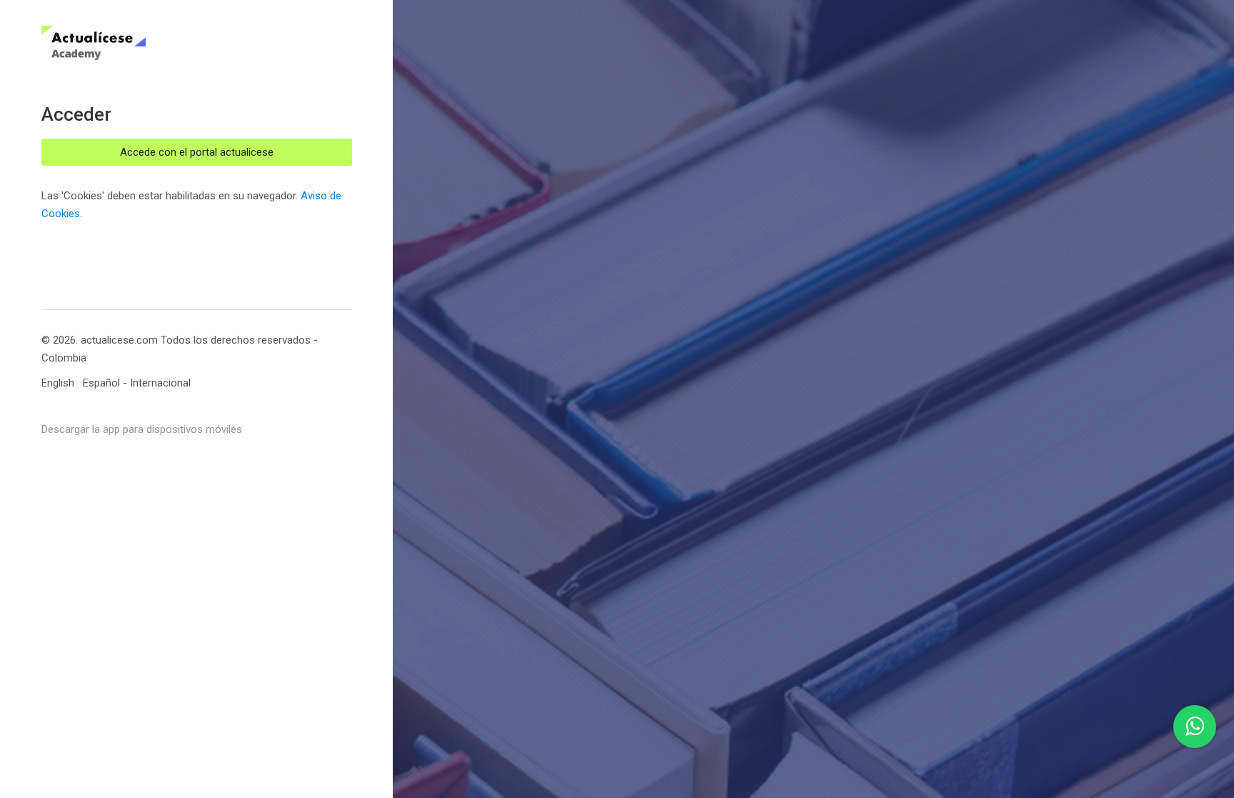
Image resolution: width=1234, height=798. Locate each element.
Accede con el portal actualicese (197, 152)
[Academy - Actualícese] (144, 43)
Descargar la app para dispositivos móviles (141, 429)
